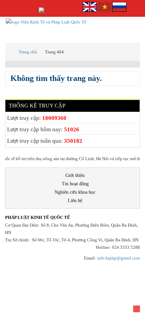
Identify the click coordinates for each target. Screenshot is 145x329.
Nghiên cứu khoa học (75, 192)
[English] (90, 6)
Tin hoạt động (75, 183)
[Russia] (119, 6)
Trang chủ (28, 51)
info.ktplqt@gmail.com (118, 258)
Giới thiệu (75, 175)
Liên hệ (75, 200)
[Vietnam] (104, 6)
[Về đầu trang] (136, 309)
